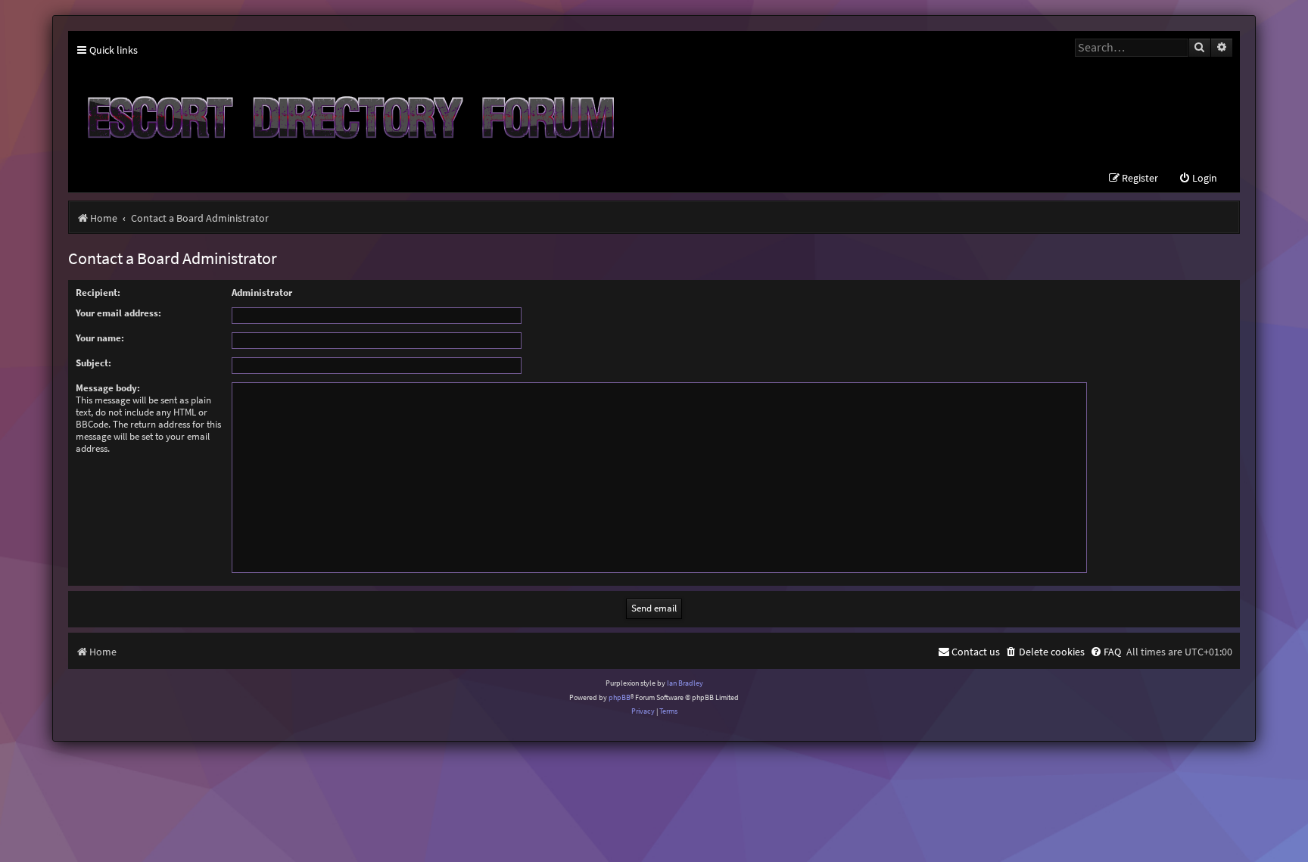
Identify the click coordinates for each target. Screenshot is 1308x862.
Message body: (108, 387)
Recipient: (98, 292)
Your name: (100, 337)
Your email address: (118, 313)
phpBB (620, 697)
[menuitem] (1198, 178)
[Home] (348, 111)
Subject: (93, 362)
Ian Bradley (685, 683)
